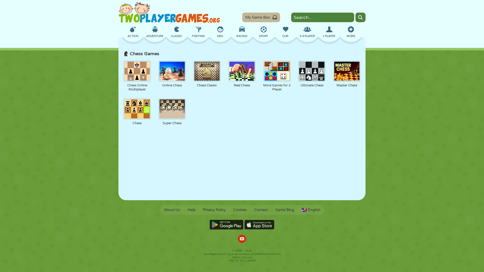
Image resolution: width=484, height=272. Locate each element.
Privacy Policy (214, 210)
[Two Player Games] (169, 12)
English (314, 210)
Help (191, 210)
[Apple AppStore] (259, 225)
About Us (172, 210)
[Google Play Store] (226, 225)
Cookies (240, 210)
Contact (261, 210)
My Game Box (257, 17)
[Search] (360, 17)
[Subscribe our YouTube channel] (242, 239)
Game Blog (284, 210)
